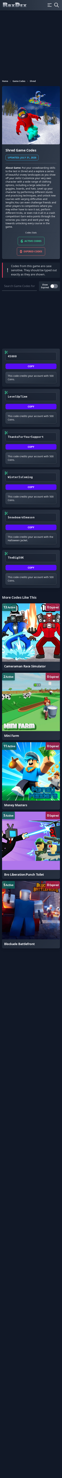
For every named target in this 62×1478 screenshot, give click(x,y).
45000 (12, 356)
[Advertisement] (31, 43)
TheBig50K (16, 557)
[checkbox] (54, 286)
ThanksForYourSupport (26, 437)
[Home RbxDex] (17, 5)
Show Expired (45, 286)
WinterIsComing (20, 477)
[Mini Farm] (31, 706)
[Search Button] (56, 5)
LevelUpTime (17, 396)
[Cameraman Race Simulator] (31, 637)
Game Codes (19, 81)
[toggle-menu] (49, 5)
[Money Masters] (31, 776)
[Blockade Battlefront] (31, 914)
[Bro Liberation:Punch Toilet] (31, 845)
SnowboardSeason (21, 517)
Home (5, 81)
